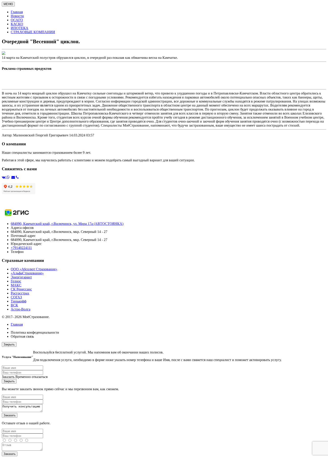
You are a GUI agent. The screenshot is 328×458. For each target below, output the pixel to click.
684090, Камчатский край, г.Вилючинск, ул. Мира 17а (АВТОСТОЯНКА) (67, 224)
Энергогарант (21, 277)
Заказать (10, 415)
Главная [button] (17, 12)
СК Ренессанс (21, 289)
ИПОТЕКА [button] (19, 28)
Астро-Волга (20, 309)
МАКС (16, 285)
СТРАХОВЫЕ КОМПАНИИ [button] (33, 32)
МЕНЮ (8, 4)
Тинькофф (18, 301)
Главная (17, 324)
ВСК (14, 305)
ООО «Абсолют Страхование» (34, 269)
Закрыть (9, 344)
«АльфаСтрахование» (27, 273)
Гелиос (16, 281)
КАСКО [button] (17, 24)
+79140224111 (21, 248)
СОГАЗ (16, 297)
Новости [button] (17, 16)
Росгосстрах (20, 293)
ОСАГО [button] (17, 20)
